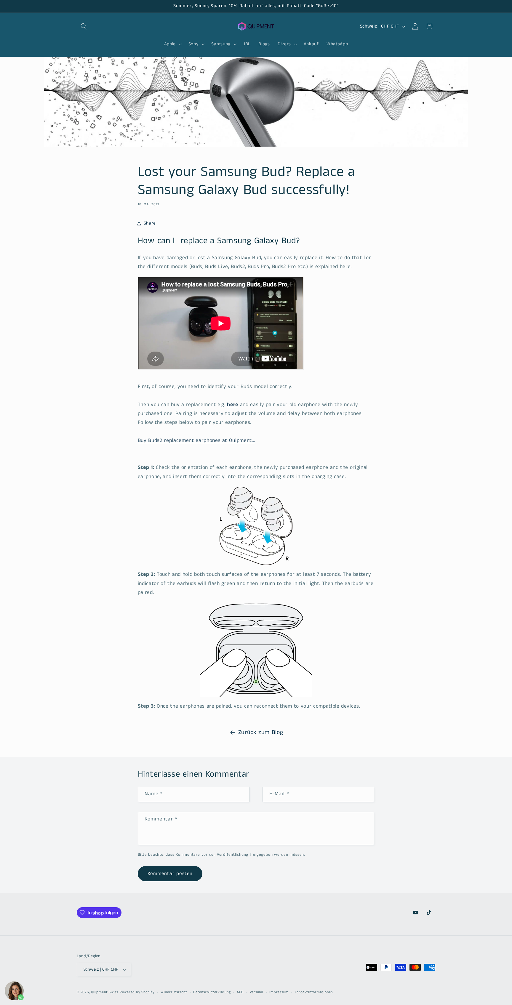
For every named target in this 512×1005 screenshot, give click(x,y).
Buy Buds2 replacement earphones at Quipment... (196, 440)
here (232, 404)
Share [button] (150, 223)
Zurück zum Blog (260, 732)
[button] (84, 26)
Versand (256, 992)
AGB (240, 992)
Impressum (278, 992)
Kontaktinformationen (314, 992)
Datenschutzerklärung (212, 992)
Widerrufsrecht (174, 992)
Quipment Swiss (104, 992)
